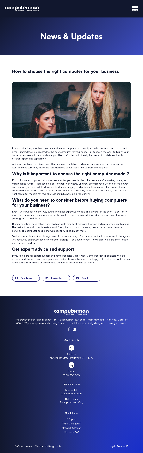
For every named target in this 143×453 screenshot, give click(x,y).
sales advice (97, 164)
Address (71, 353)
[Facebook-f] (69, 329)
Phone (71, 371)
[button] (26, 278)
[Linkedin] (74, 329)
